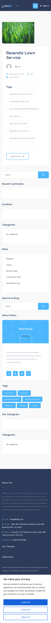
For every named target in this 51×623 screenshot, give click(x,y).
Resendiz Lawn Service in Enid (22, 138)
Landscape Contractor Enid (21, 94)
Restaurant (9, 405)
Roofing (22, 405)
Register (10, 259)
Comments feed (13, 277)
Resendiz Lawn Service (20, 55)
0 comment (14, 77)
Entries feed (11, 271)
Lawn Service (15, 116)
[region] (25, 599)
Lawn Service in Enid (18, 123)
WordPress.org (13, 283)
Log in (9, 265)
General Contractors (32, 399)
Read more (16, 156)
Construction (9, 393)
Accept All (25, 602)
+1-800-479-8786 (18, 540)
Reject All (25, 617)
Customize (25, 609)
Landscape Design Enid (19, 101)
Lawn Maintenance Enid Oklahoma (23, 109)
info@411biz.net (16, 519)
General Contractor (12, 399)
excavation (24, 393)
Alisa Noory (25, 328)
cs (19, 66)
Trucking (35, 405)
